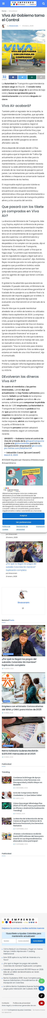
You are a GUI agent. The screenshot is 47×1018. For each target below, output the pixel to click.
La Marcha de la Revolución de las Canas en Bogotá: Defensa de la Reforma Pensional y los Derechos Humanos (28, 822)
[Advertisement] (23, 882)
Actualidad (13, 11)
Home (4, 11)
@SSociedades (22, 443)
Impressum (40, 526)
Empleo (6, 701)
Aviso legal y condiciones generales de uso (19, 1005)
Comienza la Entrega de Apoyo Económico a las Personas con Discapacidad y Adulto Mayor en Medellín (27, 781)
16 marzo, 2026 (8, 668)
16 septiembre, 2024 (21, 844)
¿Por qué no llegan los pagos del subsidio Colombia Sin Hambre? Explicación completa (21, 567)
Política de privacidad (21, 1003)
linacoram (13, 26)
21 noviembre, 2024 (21, 788)
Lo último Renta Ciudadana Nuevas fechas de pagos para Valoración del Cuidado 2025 (22, 987)
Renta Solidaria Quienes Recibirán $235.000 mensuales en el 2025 (20, 752)
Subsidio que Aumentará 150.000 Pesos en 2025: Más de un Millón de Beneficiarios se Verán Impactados (23, 971)
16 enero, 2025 (8, 757)
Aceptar (23, 515)
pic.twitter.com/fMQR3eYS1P (18, 448)
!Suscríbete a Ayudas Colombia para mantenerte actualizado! (23, 934)
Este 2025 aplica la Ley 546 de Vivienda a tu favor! (21, 958)
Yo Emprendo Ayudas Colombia (19, 1010)
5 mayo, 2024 (19, 798)
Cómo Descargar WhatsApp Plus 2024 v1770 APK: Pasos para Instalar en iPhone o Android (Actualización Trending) (29, 807)
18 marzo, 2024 (20, 814)
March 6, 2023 (11, 455)
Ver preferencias (23, 522)
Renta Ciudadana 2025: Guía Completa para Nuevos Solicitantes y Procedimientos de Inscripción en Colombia (22, 980)
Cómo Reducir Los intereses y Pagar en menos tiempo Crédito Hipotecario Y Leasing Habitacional (23, 951)
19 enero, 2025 (28, 26)
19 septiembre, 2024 (21, 829)
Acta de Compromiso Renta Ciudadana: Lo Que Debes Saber (27, 794)
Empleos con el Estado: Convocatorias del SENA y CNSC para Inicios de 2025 (22, 708)
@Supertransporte (35, 441)
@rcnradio (37, 445)
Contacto (5, 1003)
